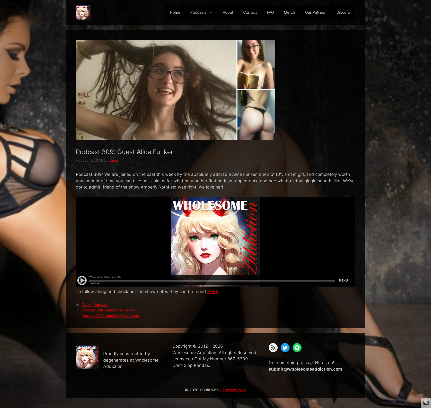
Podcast (101, 305)
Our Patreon (315, 12)
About (228, 12)
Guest (87, 305)
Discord (343, 12)
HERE (212, 291)
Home (175, 12)
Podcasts (198, 12)
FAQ (270, 12)
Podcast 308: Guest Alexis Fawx (109, 310)
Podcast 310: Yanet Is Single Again (111, 315)
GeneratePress (233, 390)
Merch (289, 12)
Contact (250, 12)
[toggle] (426, 402)
